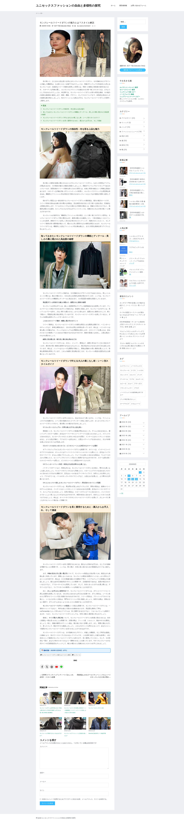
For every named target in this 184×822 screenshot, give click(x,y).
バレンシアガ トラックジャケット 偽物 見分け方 (137, 272)
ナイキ (133, 370)
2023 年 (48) (126, 435)
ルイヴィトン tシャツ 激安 (129, 87)
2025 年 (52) (126, 426)
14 (136, 479)
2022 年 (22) (126, 440)
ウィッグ (126, 122)
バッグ (125, 127)
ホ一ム (113, 5)
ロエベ (130, 383)
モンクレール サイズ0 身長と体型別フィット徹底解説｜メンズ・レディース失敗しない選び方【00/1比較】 (75, 710)
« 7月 (121, 493)
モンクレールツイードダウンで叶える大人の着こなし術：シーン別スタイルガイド (71, 118)
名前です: (123, 66)
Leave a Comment (84, 26)
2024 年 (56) (126, 431)
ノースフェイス (136, 366)
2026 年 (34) (126, 422)
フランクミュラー (126, 388)
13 (133, 479)
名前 (42, 773)
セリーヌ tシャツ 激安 (127, 90)
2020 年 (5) (125, 449)
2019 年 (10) (126, 453)
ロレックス (124, 375)
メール (43, 781)
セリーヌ (123, 383)
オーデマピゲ (124, 404)
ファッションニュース (131, 131)
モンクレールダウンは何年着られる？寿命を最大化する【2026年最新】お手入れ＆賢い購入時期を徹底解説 (51, 710)
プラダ (136, 388)
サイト (42, 790)
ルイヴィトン (124, 366)
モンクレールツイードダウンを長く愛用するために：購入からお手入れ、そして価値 (72, 121)
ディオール (124, 379)
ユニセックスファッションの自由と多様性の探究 (68, 5)
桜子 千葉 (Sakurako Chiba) (62, 26)
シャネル (140, 370)
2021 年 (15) (126, 444)
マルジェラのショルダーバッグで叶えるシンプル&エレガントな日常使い (132, 333)
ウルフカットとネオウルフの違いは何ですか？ (137, 283)
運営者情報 (123, 5)
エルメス (133, 375)
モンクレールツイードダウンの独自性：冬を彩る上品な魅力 (63, 109)
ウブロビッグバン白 (136, 247)
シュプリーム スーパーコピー (130, 96)
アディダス (138, 383)
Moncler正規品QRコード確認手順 (97, 733)
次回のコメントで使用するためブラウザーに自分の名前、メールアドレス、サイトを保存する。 (75, 799)
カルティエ (139, 379)
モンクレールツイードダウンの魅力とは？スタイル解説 (56, 655)
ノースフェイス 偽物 (127, 94)
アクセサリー (128, 118)
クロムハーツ (135, 404)
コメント (43, 746)
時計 (125, 136)
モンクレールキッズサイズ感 (96, 708)
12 (129, 479)
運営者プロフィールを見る (133, 70)
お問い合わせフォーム (138, 5)
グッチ (139, 375)
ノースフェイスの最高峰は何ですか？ (131, 394)
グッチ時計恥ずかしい (128, 399)
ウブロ (132, 379)
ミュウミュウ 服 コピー (128, 92)
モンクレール (76, 655)
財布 (125, 145)
